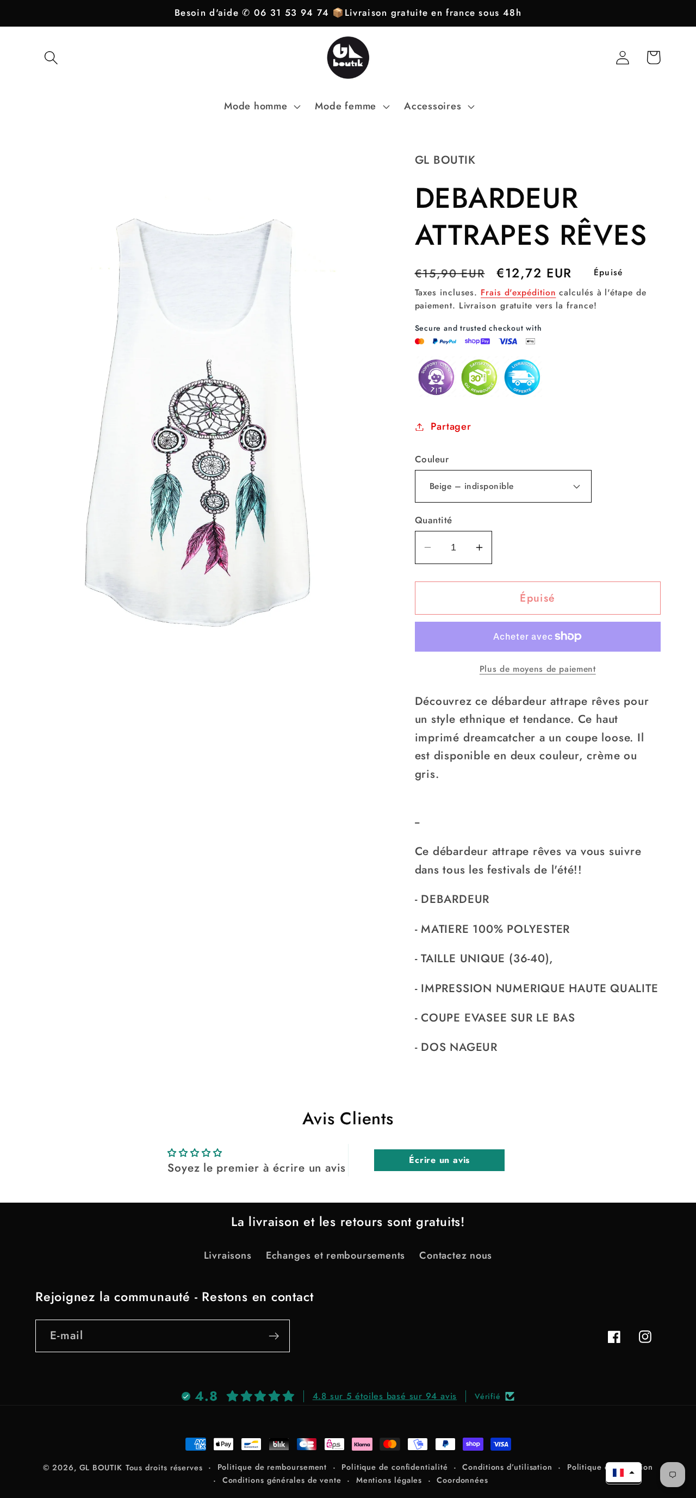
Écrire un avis (439, 1160)
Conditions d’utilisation (507, 1467)
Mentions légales (389, 1480)
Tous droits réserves (164, 1467)
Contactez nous (455, 1255)
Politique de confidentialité (394, 1467)
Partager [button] (451, 426)
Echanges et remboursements (335, 1255)
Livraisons (228, 1255)
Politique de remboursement (272, 1467)
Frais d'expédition (518, 292)
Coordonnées (462, 1480)
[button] (50, 57)
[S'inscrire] (273, 1336)
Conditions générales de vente (281, 1480)
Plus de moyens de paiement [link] (538, 669)
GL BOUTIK (100, 1467)
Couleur (432, 459)
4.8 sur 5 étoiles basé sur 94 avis (385, 1396)
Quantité (433, 520)
